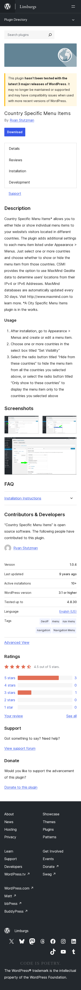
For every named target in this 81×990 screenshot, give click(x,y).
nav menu (69, 621)
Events (48, 859)
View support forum (19, 748)
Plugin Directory (15, 19)
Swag (49, 874)
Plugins (48, 829)
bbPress (13, 903)
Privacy (10, 837)
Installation (17, 171)
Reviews (15, 160)
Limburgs (21, 931)
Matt (10, 896)
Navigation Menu (64, 630)
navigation (43, 630)
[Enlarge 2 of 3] (71, 421)
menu (55, 621)
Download (14, 132)
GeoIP (45, 621)
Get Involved (53, 851)
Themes (49, 822)
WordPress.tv (17, 874)
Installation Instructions (22, 498)
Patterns (49, 837)
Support (15, 193)
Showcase (51, 814)
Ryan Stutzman (22, 120)
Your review (13, 716)
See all (71, 716)
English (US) (68, 611)
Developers (13, 866)
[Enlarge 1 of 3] (33, 421)
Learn (8, 851)
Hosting (10, 829)
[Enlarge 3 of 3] (71, 443)
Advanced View (16, 642)
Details (14, 148)
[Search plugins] (50, 34)
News (8, 822)
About (9, 814)
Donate (51, 866)
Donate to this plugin (20, 787)
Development (19, 182)
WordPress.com (19, 888)
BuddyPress (16, 911)
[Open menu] (74, 6)
